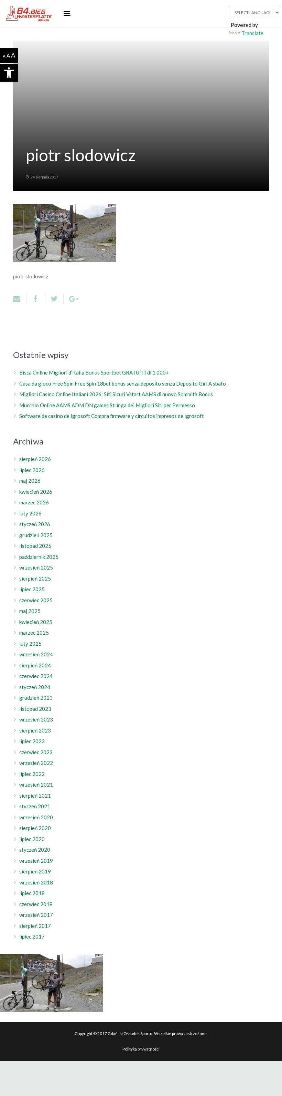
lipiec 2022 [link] (32, 774)
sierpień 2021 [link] (35, 795)
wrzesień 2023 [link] (36, 719)
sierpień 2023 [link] (35, 730)
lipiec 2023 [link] (32, 741)
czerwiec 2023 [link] (36, 752)
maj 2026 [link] (30, 481)
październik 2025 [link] (38, 557)
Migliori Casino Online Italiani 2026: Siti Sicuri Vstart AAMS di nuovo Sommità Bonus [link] (116, 394)
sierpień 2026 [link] (35, 459)
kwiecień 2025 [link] (35, 622)
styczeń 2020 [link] (34, 850)
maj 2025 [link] (30, 611)
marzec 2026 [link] (34, 502)
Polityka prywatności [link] (141, 1049)
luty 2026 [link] (30, 513)
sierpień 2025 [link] (35, 578)
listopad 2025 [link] (35, 546)
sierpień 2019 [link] (35, 871)
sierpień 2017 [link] (35, 926)
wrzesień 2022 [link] (36, 763)
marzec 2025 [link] (34, 632)
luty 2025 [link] (30, 644)
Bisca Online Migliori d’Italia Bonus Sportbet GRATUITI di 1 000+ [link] (94, 372)
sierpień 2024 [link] (35, 665)
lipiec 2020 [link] (32, 839)
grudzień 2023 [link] (36, 698)
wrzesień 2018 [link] (36, 882)
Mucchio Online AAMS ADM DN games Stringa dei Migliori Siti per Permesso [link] (107, 405)
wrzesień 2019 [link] (36, 861)
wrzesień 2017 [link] (36, 915)
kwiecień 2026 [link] (35, 492)
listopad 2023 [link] (35, 709)
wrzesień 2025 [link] (36, 567)
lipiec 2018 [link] (32, 893)
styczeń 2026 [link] (34, 524)
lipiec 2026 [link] (32, 470)
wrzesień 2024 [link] (36, 654)
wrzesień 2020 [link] (36, 817)
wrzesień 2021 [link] (36, 784)
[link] (9, 73)
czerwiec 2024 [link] (36, 676)
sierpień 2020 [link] (35, 828)
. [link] (70, 14)
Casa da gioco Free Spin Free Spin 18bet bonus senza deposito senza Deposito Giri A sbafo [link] (122, 383)
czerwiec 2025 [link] (36, 600)
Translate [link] (252, 33)
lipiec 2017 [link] (32, 936)
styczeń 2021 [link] (34, 806)
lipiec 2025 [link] (32, 589)
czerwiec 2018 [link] (36, 904)
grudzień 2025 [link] (36, 535)
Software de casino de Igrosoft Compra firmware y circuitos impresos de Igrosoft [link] (111, 416)
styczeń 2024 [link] (34, 687)
